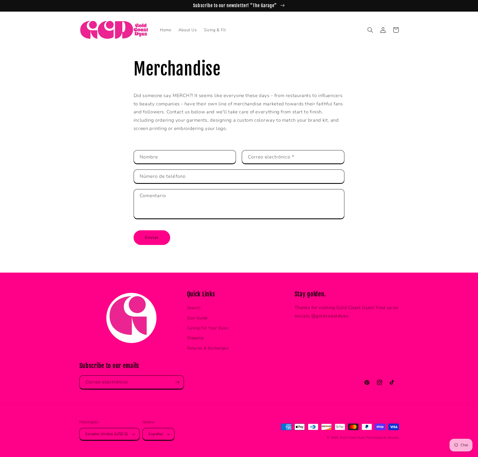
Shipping (195, 338)
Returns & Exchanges (208, 348)
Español (156, 434)
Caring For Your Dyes (207, 328)
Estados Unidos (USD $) (106, 434)
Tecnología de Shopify (382, 437)
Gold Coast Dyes (352, 437)
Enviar (152, 237)
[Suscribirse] (177, 382)
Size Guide (197, 318)
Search (194, 307)
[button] (370, 29)
